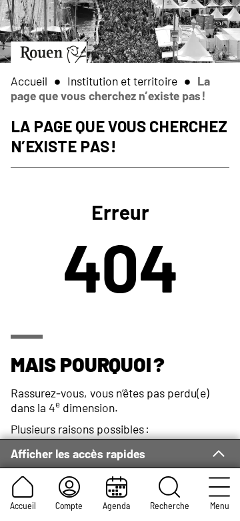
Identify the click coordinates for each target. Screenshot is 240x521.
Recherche (169, 505)
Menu (219, 505)
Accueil (23, 505)
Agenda (116, 505)
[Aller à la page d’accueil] (49, 51)
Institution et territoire (122, 80)
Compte (69, 505)
